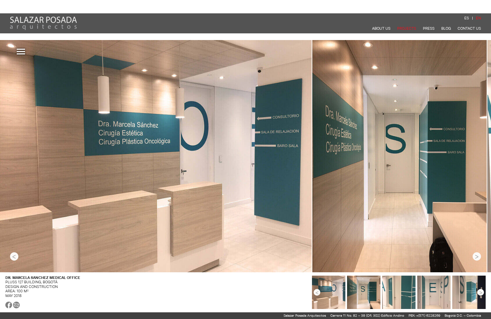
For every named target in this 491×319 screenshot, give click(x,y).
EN (478, 18)
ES (466, 18)
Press (429, 28)
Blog (446, 28)
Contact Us (469, 28)
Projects (406, 28)
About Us (381, 28)
